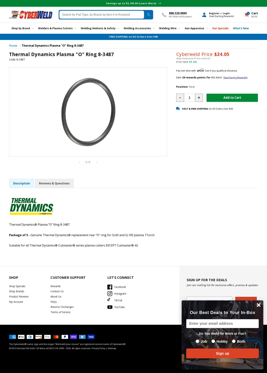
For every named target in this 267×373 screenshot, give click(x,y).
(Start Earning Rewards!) (235, 77)
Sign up (222, 353)
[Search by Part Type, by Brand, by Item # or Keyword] (148, 15)
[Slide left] (79, 162)
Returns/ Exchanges (62, 307)
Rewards (55, 286)
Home (13, 46)
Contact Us (57, 291)
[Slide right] (97, 162)
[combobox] (101, 15)
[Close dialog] (259, 305)
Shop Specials (17, 286)
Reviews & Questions (54, 183)
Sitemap (112, 348)
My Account (16, 301)
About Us (55, 296)
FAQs (53, 301)
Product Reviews (19, 296)
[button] (180, 98)
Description (21, 183)
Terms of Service (60, 312)
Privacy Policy (98, 348)
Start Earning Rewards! (221, 16)
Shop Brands (16, 291)
